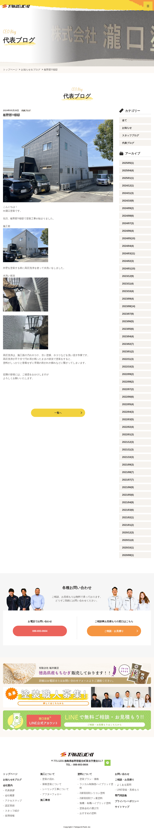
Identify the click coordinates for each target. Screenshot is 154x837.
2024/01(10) (128, 268)
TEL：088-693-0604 (77, 764)
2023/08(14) (128, 306)
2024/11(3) (128, 193)
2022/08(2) (128, 381)
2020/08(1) (128, 555)
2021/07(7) (128, 479)
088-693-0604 (39, 631)
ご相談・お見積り (114, 631)
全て (124, 120)
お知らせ (127, 128)
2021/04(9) (128, 502)
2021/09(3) (128, 464)
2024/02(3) (128, 261)
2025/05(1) (128, 163)
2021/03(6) (128, 510)
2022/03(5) (128, 419)
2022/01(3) (128, 434)
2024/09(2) (128, 208)
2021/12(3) (128, 442)
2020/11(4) (128, 540)
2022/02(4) (128, 427)
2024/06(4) (128, 231)
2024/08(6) (128, 215)
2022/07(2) (128, 389)
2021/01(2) (128, 525)
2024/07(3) (128, 223)
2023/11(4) (128, 283)
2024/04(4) (128, 246)
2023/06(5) (128, 321)
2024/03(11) (128, 253)
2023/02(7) (128, 344)
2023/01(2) (128, 351)
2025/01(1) (128, 178)
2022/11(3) (128, 359)
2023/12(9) (128, 276)
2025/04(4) (128, 170)
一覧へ (58, 412)
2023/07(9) (128, 314)
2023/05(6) (128, 329)
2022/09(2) (128, 374)
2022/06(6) (128, 396)
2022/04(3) (128, 412)
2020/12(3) (128, 532)
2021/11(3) (128, 449)
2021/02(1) (128, 517)
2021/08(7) (128, 472)
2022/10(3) (128, 366)
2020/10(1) (128, 547)
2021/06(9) (128, 487)
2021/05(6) (128, 495)
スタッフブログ (130, 135)
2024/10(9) (128, 200)
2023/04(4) (128, 336)
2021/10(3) (128, 457)
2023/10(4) (128, 291)
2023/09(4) (128, 298)
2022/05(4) (128, 404)
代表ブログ (128, 143)
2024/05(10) (128, 238)
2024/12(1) (128, 185)
